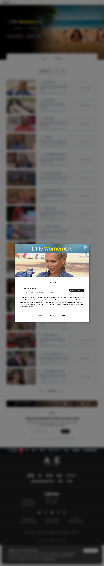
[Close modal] (86, 247)
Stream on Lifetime (75, 290)
